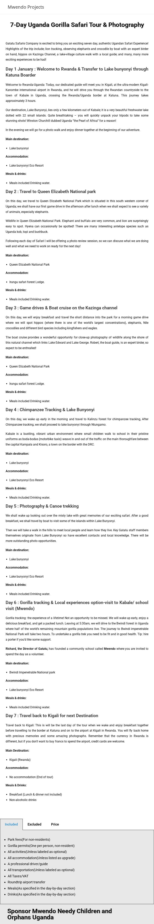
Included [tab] (11, 824)
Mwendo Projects (26, 7)
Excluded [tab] (34, 824)
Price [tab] (55, 824)
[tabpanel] (77, 867)
